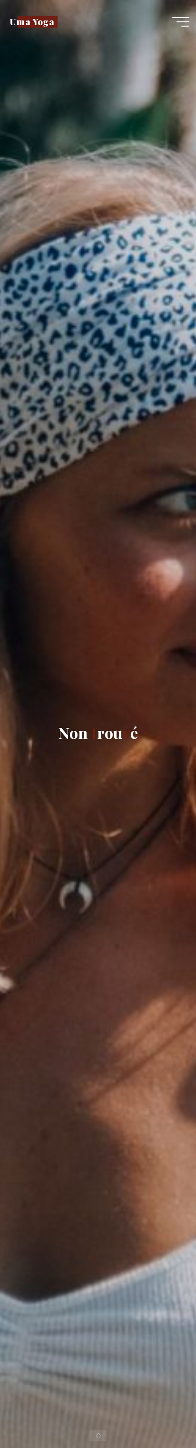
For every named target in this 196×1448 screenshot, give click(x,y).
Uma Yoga (32, 22)
